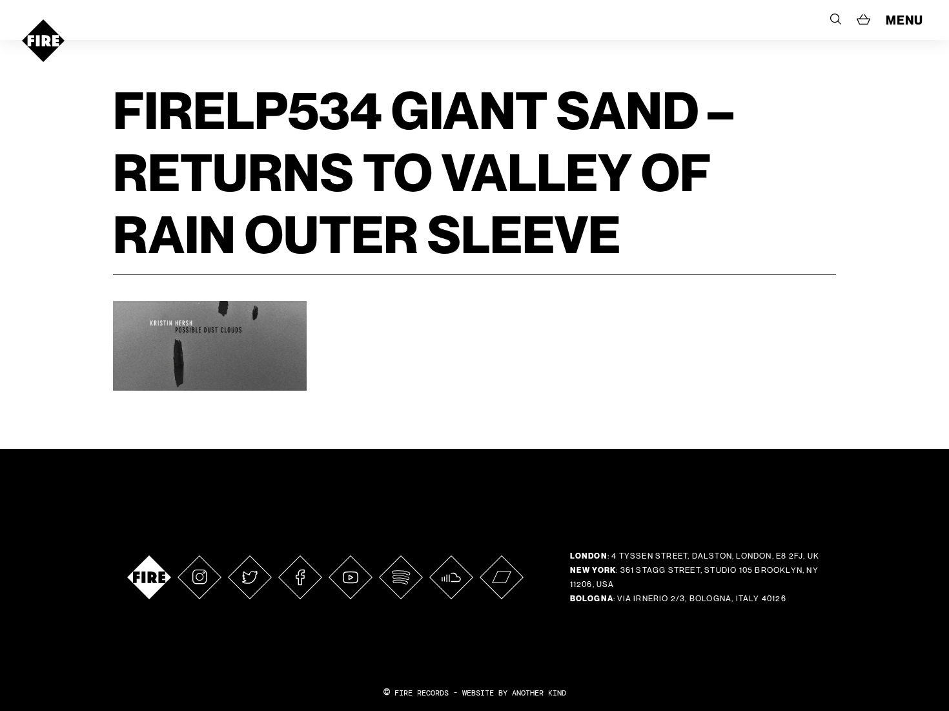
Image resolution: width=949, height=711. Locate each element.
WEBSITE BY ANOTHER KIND (514, 693)
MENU (904, 20)
